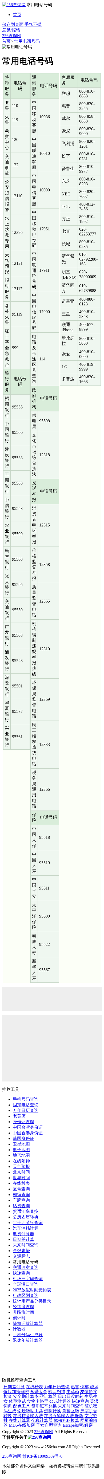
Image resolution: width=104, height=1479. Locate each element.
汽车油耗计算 (25, 1228)
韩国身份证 (23, 1138)
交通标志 (21, 1256)
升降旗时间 (23, 1312)
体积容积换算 (66, 1420)
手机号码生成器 (28, 1334)
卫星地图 (21, 1144)
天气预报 (21, 1166)
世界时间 (21, 1177)
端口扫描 (56, 1391)
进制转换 (52, 1411)
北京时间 (21, 1172)
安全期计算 (23, 1396)
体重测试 (17, 1401)
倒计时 (19, 1318)
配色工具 (21, 1406)
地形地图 (21, 1155)
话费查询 (21, 1205)
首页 (17, 14)
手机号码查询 (25, 1099)
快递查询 (21, 1273)
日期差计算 (23, 1239)
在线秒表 (21, 1183)
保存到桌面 (12, 24)
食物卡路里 (37, 1401)
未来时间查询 (25, 1245)
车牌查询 (21, 1200)
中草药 (72, 1391)
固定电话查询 (25, 1105)
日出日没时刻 (70, 1396)
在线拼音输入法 (28, 1415)
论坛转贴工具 (30, 1411)
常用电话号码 (27, 41)
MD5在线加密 (22, 1425)
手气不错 (33, 24)
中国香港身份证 (28, 1133)
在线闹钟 (21, 1161)
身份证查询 (23, 1121)
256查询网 (11, 35)
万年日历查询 (25, 1110)
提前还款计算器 (28, 1323)
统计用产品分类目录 (32, 1301)
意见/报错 (11, 30)
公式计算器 (60, 1401)
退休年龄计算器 (28, 1340)
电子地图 (21, 1149)
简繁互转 (70, 1411)
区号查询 (21, 1189)
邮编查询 (21, 1194)
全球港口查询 (25, 1284)
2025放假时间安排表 (32, 1290)
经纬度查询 (23, 1306)
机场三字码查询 (28, 1278)
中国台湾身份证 (28, 1127)
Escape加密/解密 (78, 1425)
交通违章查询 (25, 1267)
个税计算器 (42, 1420)
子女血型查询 (49, 1425)
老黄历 (19, 1116)
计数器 (19, 1329)
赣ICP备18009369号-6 (42, 1456)
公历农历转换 (25, 1217)
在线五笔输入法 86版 (63, 1415)
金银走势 (21, 1250)
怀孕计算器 (46, 1396)
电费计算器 (23, 1234)
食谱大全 (38, 1391)
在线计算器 (19, 1420)
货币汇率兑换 (25, 1211)
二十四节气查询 (28, 1222)
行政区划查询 (25, 1295)
